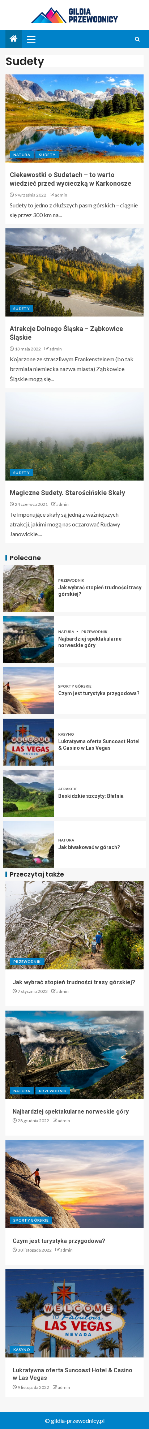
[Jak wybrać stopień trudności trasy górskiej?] (28, 588)
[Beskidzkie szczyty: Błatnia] (28, 793)
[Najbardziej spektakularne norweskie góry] (28, 639)
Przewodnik (71, 580)
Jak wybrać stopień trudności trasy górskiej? (74, 982)
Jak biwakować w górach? (89, 847)
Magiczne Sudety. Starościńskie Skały (67, 492)
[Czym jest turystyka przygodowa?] (28, 690)
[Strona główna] (14, 39)
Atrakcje (67, 789)
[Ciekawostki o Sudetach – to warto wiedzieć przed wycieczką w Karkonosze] (74, 118)
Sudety (47, 154)
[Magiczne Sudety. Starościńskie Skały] (74, 436)
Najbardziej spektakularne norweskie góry (71, 1111)
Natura (21, 154)
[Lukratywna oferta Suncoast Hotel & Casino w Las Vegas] (28, 742)
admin (61, 195)
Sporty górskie (74, 686)
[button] (31, 39)
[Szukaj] (137, 39)
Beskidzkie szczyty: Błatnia (91, 796)
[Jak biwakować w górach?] (28, 844)
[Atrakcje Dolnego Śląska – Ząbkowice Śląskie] (74, 272)
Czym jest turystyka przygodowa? (99, 693)
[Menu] (31, 39)
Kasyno (66, 734)
